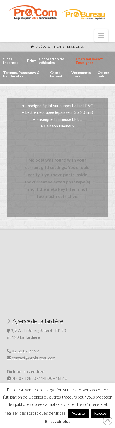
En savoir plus (57, 421)
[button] (101, 35)
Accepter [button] (79, 413)
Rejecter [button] (100, 413)
